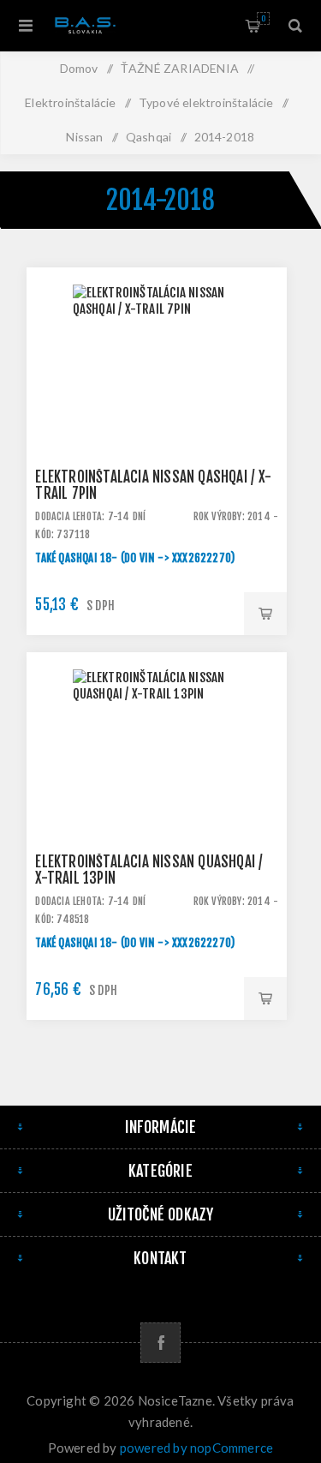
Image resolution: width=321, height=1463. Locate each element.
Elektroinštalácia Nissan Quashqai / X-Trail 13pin (149, 870)
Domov (79, 68)
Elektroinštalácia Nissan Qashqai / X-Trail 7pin (152, 485)
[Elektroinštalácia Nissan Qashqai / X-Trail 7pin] (157, 397)
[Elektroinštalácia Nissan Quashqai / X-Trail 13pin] (157, 782)
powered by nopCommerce (196, 1447)
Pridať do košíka (265, 613)
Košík (263, 18)
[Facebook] (160, 1342)
